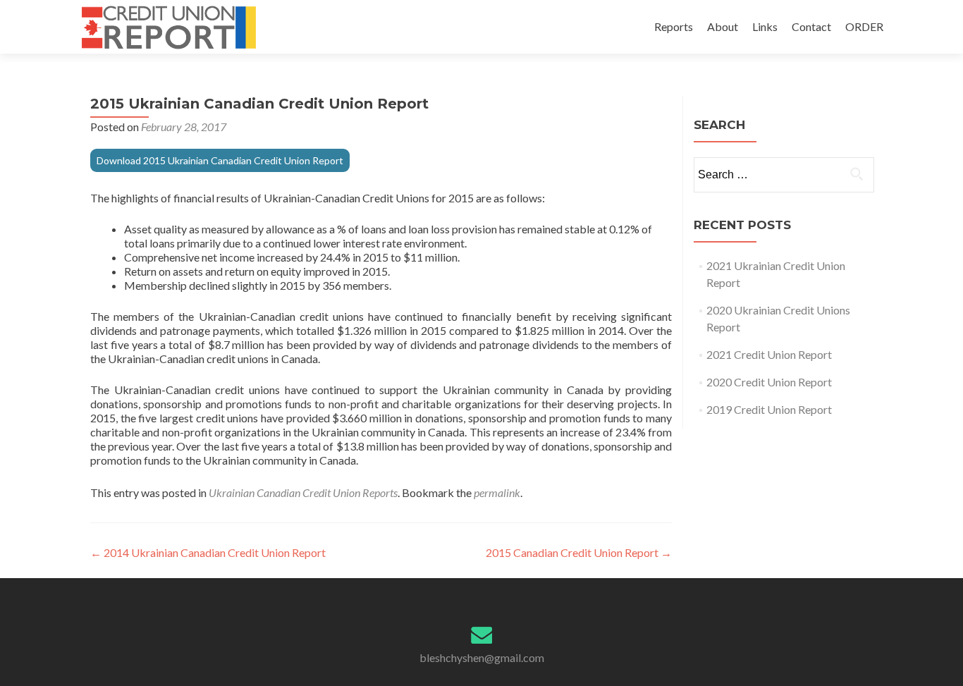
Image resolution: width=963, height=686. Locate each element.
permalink (497, 492)
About (722, 26)
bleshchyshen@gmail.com (481, 657)
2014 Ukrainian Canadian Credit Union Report (208, 552)
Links (765, 26)
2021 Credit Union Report (769, 354)
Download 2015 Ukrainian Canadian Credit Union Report (220, 160)
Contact (811, 26)
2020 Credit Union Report (769, 381)
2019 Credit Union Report (769, 409)
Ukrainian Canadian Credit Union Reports (303, 492)
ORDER (864, 26)
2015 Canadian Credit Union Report (579, 552)
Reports (673, 26)
